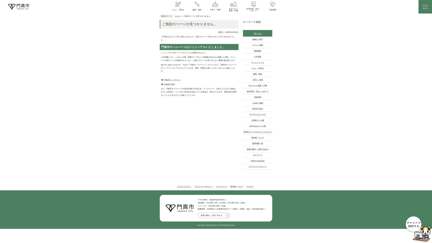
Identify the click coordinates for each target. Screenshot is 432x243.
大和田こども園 (257, 120)
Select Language (257, 161)
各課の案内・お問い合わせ (257, 149)
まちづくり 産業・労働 (257, 86)
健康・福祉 (257, 74)
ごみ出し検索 (257, 103)
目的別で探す (169, 84)
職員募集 (257, 51)
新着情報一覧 (257, 143)
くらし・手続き (257, 68)
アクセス (249, 187)
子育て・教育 (257, 80)
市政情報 (257, 97)
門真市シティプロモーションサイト (257, 132)
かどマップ (257, 155)
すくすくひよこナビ (258, 114)
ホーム (177, 16)
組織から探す (257, 39)
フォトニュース (257, 62)
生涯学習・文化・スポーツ (257, 91)
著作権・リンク (257, 138)
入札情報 (257, 57)
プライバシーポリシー (258, 167)
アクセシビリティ (184, 187)
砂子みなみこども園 (258, 126)
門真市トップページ (172, 80)
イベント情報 (257, 45)
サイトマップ (221, 187)
